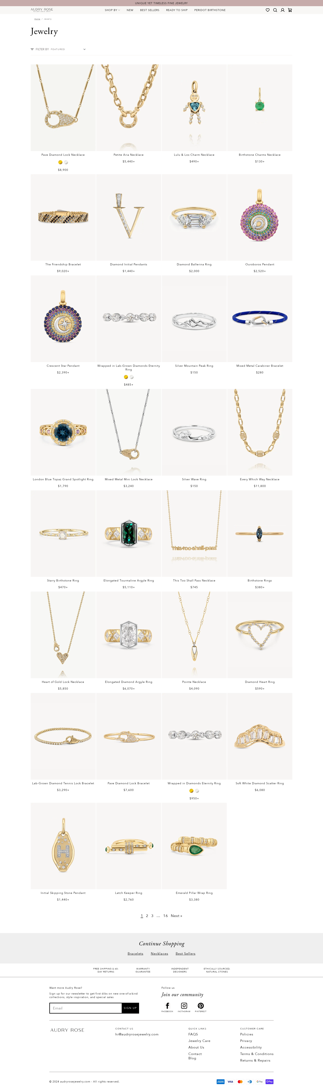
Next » (176, 915)
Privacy (246, 1041)
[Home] (42, 10)
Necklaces (159, 953)
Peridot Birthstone (210, 10)
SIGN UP (130, 1008)
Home (37, 19)
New (130, 10)
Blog (192, 1058)
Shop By (111, 10)
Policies (246, 1034)
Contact (195, 1054)
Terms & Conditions (257, 1054)
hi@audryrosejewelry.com (137, 1034)
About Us (196, 1047)
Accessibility (251, 1047)
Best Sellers (149, 10)
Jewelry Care (199, 1041)
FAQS (193, 1034)
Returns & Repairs (255, 1060)
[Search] (275, 10)
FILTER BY (42, 49)
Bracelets (135, 953)
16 (165, 915)
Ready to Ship (177, 10)
